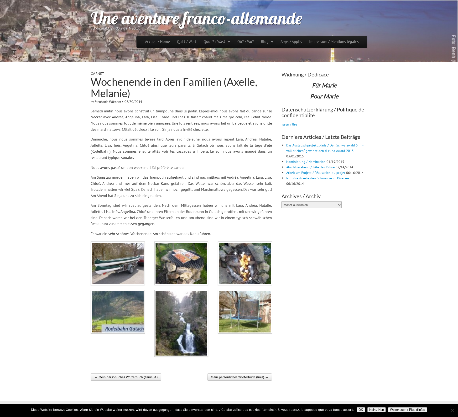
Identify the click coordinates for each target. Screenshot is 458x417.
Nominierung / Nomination (306, 161)
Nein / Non (376, 410)
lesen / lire (289, 124)
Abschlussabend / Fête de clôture (310, 167)
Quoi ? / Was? (214, 41)
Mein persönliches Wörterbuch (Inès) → (239, 377)
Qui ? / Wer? (186, 41)
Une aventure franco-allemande (196, 18)
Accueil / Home (157, 41)
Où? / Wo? (245, 41)
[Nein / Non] (452, 410)
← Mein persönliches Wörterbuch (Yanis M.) (126, 377)
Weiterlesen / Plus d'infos (407, 410)
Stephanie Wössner (108, 102)
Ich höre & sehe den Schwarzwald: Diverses (317, 178)
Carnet (97, 73)
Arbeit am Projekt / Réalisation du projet (315, 172)
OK (361, 410)
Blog (265, 41)
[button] (118, 263)
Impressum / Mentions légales (334, 41)
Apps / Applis (291, 41)
